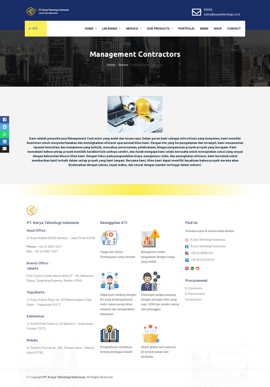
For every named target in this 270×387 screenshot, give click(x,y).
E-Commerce (193, 288)
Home (89, 28)
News (204, 28)
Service (132, 28)
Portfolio (186, 28)
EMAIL (208, 9)
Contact (234, 28)
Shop (218, 28)
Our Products (158, 28)
